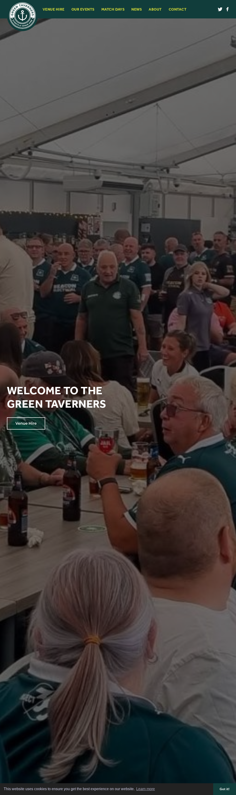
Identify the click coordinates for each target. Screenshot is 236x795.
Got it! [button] (225, 789)
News (136, 9)
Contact (177, 9)
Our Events (82, 9)
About (155, 9)
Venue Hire (54, 9)
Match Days (113, 9)
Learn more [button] (145, 789)
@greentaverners (221, 9)
